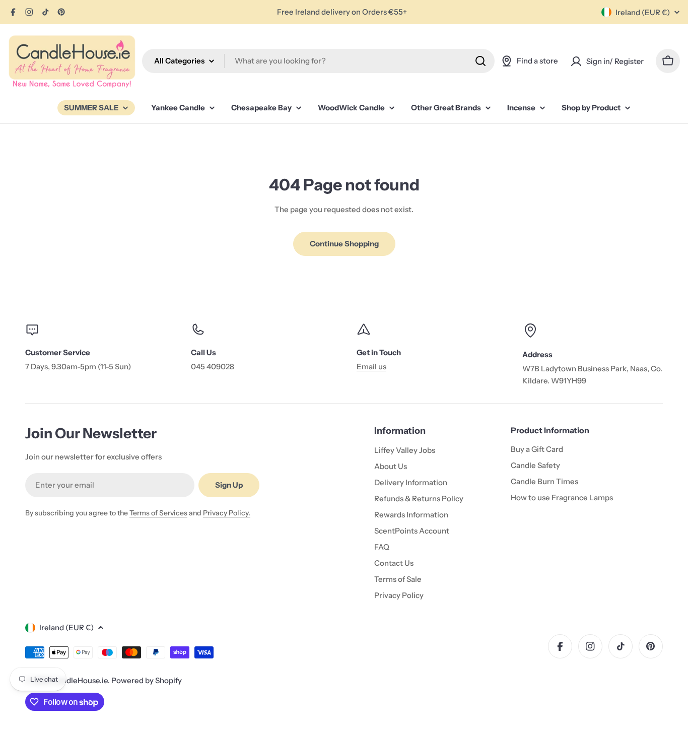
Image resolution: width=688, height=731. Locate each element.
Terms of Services (158, 512)
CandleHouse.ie (80, 680)
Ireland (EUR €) (642, 12)
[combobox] (318, 61)
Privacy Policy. (226, 512)
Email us (371, 366)
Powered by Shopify (146, 680)
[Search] (480, 61)
